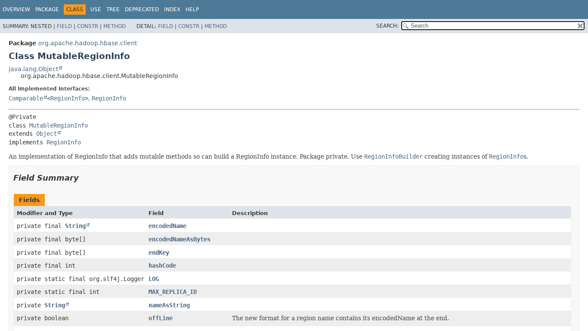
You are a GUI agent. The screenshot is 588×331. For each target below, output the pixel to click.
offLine (161, 318)
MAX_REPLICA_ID (173, 291)
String (75, 225)
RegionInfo (67, 98)
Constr (87, 26)
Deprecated (142, 9)
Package (47, 9)
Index (172, 9)
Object (46, 133)
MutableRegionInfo (58, 125)
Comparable (26, 98)
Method (114, 26)
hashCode (162, 265)
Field (64, 26)
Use (95, 9)
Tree (113, 9)
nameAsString (169, 305)
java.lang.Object (33, 69)
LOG (154, 278)
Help (192, 9)
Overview (16, 9)
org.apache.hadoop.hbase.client (87, 43)
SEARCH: (387, 26)
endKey (159, 252)
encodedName (167, 225)
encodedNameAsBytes (179, 239)
